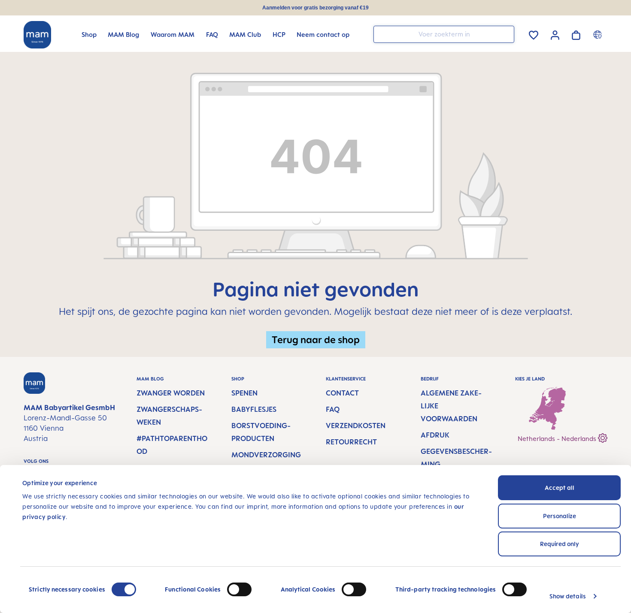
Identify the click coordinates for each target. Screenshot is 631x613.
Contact (342, 393)
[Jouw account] (555, 34)
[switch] (239, 589)
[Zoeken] (506, 33)
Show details (567, 596)
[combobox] (443, 34)
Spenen (244, 393)
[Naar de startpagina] (37, 34)
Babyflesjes (253, 409)
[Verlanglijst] (533, 33)
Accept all (559, 487)
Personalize (559, 515)
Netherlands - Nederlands (558, 438)
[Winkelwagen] (576, 33)
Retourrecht (351, 442)
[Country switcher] (598, 34)
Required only (559, 543)
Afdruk (435, 435)
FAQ (333, 409)
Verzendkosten (355, 425)
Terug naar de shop (316, 339)
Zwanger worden (171, 393)
